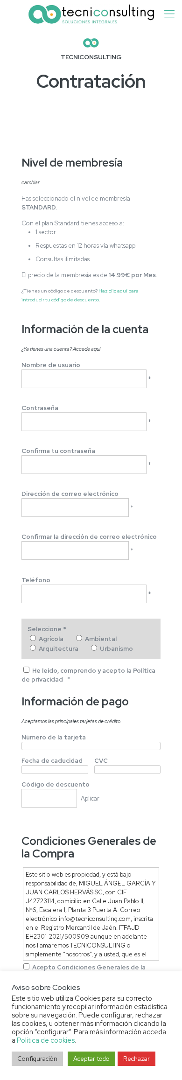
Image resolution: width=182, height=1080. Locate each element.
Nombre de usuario (50, 365)
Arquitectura (58, 649)
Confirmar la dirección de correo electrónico (89, 537)
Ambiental (101, 639)
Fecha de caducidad (52, 761)
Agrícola (51, 639)
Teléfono (35, 580)
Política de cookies (46, 1040)
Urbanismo (116, 649)
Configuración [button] (37, 1059)
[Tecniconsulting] (91, 14)
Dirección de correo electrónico (70, 494)
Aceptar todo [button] (91, 1059)
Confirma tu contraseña (58, 451)
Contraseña (39, 408)
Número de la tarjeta (53, 737)
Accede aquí (86, 349)
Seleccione (47, 629)
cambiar (30, 182)
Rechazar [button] (136, 1059)
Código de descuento (55, 784)
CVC (101, 761)
